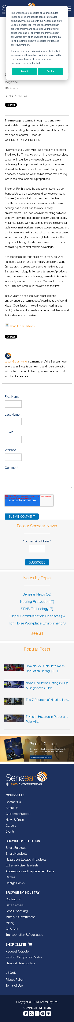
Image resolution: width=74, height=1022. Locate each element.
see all (37, 634)
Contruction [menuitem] (13, 899)
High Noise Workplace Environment (37, 623)
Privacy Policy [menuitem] (14, 980)
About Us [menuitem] (12, 808)
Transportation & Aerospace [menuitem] (24, 935)
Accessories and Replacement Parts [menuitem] (30, 871)
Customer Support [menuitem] (18, 814)
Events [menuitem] (10, 831)
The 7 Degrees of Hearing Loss (47, 700)
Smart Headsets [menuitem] (16, 854)
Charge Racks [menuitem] (15, 883)
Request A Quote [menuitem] (17, 951)
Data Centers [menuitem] (14, 905)
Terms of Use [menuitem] (14, 985)
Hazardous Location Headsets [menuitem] (26, 859)
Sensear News (16, 96)
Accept (24, 71)
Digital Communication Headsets (37, 616)
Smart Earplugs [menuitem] (16, 848)
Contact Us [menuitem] (13, 802)
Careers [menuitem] (11, 826)
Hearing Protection (37, 602)
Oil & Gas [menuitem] (12, 929)
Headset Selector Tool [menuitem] (20, 963)
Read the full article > (22, 326)
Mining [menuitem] (10, 923)
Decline (50, 71)
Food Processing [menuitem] (17, 911)
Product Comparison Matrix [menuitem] (24, 957)
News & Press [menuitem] (15, 820)
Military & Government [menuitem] (20, 917)
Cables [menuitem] (10, 877)
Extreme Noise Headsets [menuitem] (22, 865)
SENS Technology (37, 609)
